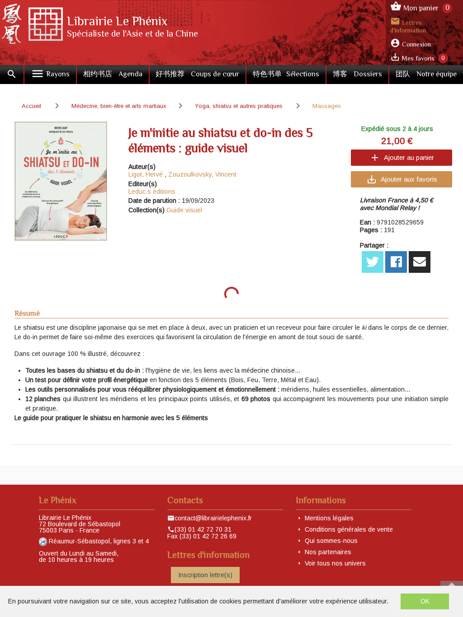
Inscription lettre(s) (205, 575)
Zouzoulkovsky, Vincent (202, 174)
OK (425, 601)
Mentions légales (329, 518)
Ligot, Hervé (145, 174)
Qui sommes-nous (331, 540)
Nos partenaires (328, 552)
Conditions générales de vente (349, 529)
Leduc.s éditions (151, 191)
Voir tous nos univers (335, 563)
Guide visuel (184, 210)
